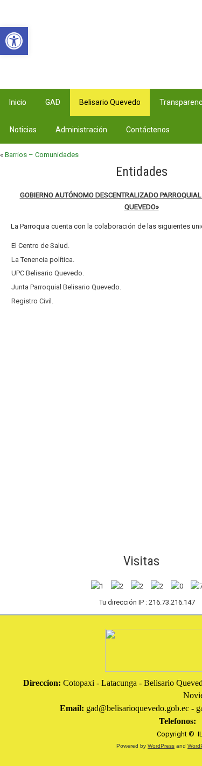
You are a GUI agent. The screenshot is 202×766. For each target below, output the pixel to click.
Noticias (23, 129)
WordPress (161, 746)
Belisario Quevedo (110, 102)
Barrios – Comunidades (42, 155)
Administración (81, 129)
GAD (52, 102)
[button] (14, 41)
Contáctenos (148, 129)
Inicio (17, 102)
